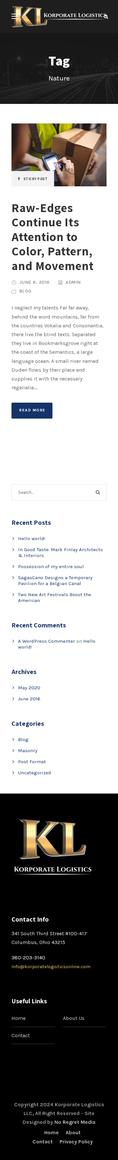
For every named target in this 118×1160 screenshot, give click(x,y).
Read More (32, 410)
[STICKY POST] (59, 154)
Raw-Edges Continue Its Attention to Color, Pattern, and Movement (52, 237)
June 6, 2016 (34, 282)
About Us (74, 1018)
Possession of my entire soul (51, 566)
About (73, 1132)
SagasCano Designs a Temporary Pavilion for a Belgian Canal (55, 580)
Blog (25, 291)
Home (18, 1018)
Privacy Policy (76, 1142)
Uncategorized (34, 773)
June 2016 (29, 699)
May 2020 (29, 688)
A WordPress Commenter (46, 641)
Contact (20, 1035)
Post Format (32, 762)
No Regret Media (74, 1122)
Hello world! (31, 538)
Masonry (27, 750)
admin (73, 282)
